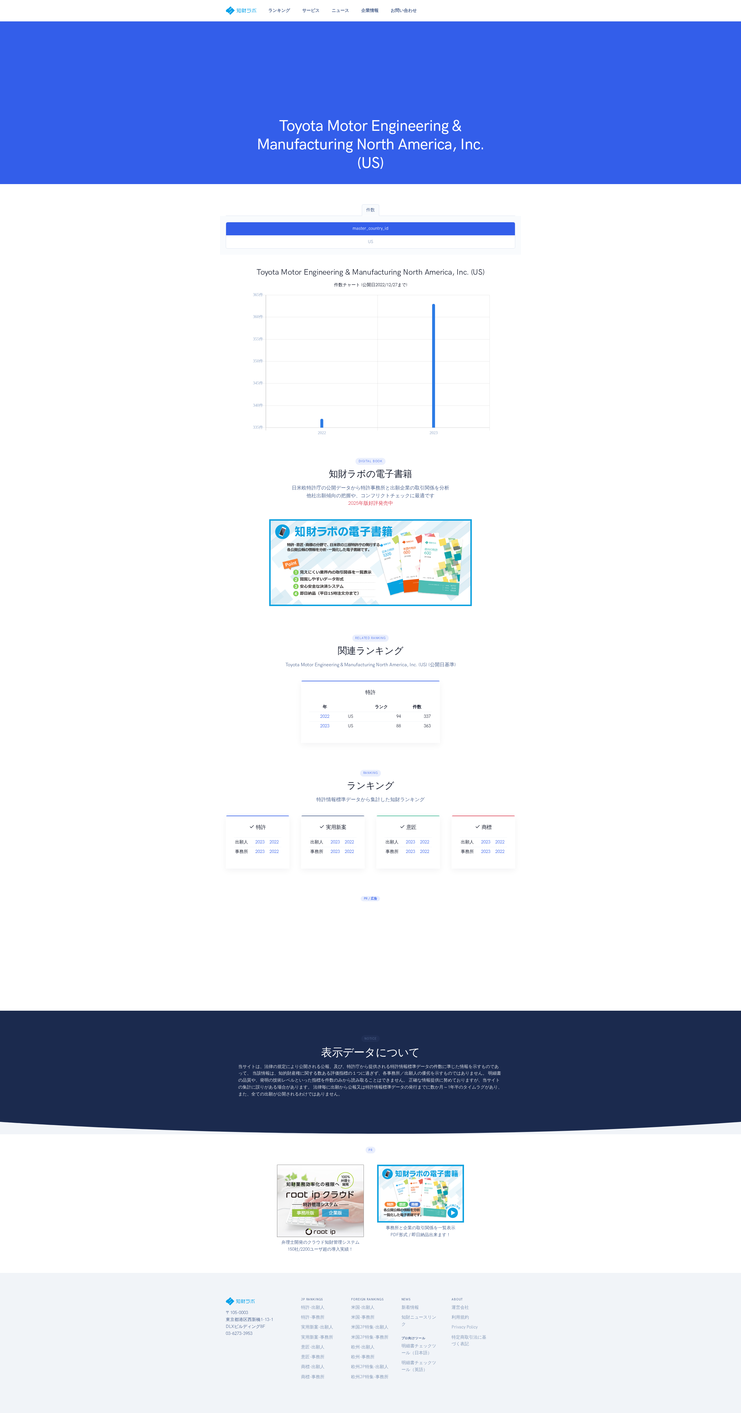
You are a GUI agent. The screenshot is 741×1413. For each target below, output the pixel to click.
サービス (311, 10)
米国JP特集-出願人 (369, 1327)
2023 (324, 725)
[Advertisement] (370, 72)
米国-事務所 (363, 1317)
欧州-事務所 (363, 1356)
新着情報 (410, 1307)
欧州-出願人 (363, 1347)
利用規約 (460, 1317)
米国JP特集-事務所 (369, 1337)
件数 (370, 209)
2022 (324, 716)
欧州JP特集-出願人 (369, 1366)
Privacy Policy (465, 1327)
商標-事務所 (312, 1376)
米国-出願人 (363, 1307)
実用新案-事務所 (317, 1337)
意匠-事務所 (312, 1356)
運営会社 (460, 1307)
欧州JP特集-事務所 (369, 1376)
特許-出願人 (312, 1307)
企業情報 (370, 10)
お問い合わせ (404, 10)
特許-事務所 (312, 1317)
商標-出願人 (312, 1366)
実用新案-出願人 (317, 1327)
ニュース (340, 10)
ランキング (279, 10)
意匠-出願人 (312, 1347)
